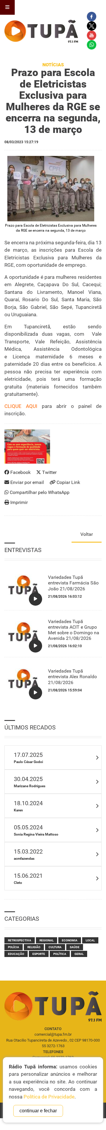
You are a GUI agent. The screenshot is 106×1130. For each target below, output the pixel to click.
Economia (69, 940)
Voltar (86, 534)
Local (90, 940)
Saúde (75, 947)
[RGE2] (50, 188)
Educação (16, 954)
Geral (79, 954)
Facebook (20, 472)
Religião (33, 947)
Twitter (49, 472)
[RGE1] (27, 446)
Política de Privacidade (49, 1097)
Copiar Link (67, 482)
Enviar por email (26, 482)
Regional (46, 940)
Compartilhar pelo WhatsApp (39, 492)
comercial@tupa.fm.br (53, 1034)
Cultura (55, 947)
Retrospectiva (19, 940)
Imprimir (18, 502)
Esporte (38, 954)
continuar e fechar (38, 1110)
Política (59, 954)
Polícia (13, 947)
